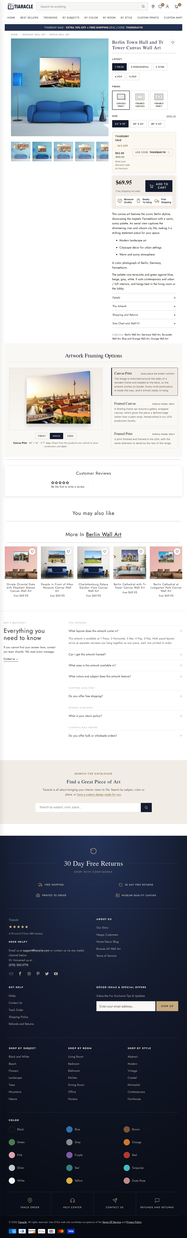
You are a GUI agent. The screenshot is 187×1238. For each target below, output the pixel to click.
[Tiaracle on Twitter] (47, 974)
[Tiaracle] (20, 6)
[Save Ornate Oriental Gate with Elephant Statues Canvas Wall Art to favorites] (32, 551)
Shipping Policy (18, 1017)
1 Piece (119, 67)
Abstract (133, 1057)
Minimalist (134, 1085)
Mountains (15, 1092)
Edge (70, 436)
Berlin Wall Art (60, 34)
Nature (13, 1099)
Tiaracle (22, 1222)
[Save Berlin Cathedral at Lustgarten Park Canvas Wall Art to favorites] (177, 551)
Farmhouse (134, 1099)
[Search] (143, 6)
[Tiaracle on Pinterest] (38, 974)
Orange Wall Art (159, 338)
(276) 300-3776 (18, 965)
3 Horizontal (140, 67)
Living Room (75, 1057)
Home (11, 17)
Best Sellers (29, 17)
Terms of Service (106, 956)
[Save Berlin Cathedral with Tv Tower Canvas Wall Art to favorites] (141, 551)
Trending (50, 17)
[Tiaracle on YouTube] (56, 974)
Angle (56, 436)
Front (42, 436)
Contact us (11, 659)
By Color (91, 17)
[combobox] (87, 6)
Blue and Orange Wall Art (135, 338)
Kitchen (72, 1078)
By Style (127, 17)
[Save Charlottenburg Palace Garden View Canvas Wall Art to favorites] (104, 551)
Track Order (16, 1010)
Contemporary (136, 1092)
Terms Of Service (111, 1222)
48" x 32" (156, 123)
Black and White (19, 1057)
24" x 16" (120, 123)
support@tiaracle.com (36, 950)
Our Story (102, 927)
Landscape (15, 1078)
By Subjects (71, 17)
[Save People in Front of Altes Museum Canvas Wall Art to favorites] (68, 551)
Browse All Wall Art (108, 949)
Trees (12, 1085)
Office (72, 1092)
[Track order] (153, 6)
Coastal (132, 1078)
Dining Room (76, 1085)
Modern (132, 1064)
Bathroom (74, 1071)
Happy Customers (107, 935)
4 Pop (118, 76)
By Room (109, 17)
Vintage (132, 1071)
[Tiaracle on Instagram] (29, 974)
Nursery (72, 1099)
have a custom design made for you (99, 794)
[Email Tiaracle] (11, 974)
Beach (12, 1064)
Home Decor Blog (107, 942)
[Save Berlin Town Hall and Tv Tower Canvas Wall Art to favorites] (172, 42)
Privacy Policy (133, 1222)
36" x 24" (138, 123)
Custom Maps (173, 17)
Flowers (13, 1071)
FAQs (12, 996)
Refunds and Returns (21, 1024)
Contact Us (15, 1003)
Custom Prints (148, 17)
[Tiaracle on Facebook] (20, 974)
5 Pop (133, 76)
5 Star (160, 67)
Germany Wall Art (33, 34)
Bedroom (73, 1064)
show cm (171, 116)
